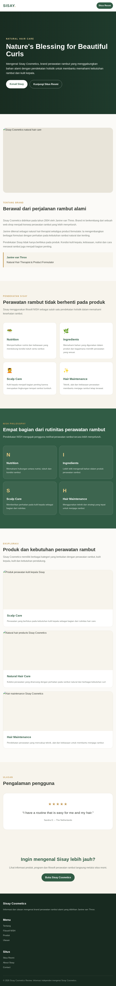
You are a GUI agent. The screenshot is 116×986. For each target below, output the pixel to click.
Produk (6, 935)
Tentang (7, 926)
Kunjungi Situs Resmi (45, 84)
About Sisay (8, 962)
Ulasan (6, 940)
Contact (6, 967)
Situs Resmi (105, 5)
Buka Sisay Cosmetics (58, 877)
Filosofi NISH (9, 930)
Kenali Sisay (17, 84)
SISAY (9, 5)
